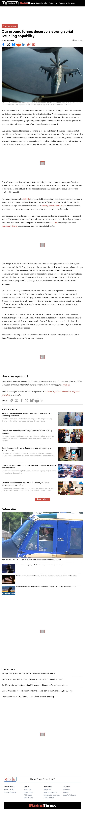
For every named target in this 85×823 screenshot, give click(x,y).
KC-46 (54, 222)
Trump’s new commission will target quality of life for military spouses (27, 431)
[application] (42, 535)
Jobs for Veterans (69, 795)
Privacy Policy (9, 789)
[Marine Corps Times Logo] (27, 3)
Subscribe (27, 789)
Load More (42, 499)
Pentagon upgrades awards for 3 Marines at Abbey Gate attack (28, 673)
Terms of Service (10, 792)
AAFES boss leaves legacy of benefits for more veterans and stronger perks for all (27, 414)
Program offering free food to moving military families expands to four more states (29, 466)
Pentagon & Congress (67, 3)
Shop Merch (28, 797)
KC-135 (26, 199)
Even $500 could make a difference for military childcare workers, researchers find (25, 483)
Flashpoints (53, 3)
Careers (66, 792)
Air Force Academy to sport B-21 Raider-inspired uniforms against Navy (39, 565)
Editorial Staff (49, 797)
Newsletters (28, 792)
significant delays (9, 226)
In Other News (8, 409)
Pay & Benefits (41, 3)
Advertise (47, 789)
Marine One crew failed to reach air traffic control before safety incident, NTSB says (37, 690)
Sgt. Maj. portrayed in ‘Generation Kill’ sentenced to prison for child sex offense (35, 685)
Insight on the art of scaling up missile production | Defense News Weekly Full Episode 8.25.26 (46, 587)
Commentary (9, 26)
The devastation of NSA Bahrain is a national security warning (28, 696)
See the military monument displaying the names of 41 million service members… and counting (46, 576)
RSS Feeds (28, 795)
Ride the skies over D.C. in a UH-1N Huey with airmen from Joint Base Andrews (31, 559)
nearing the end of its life (53, 206)
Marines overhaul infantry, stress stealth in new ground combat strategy (32, 679)
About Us (66, 789)
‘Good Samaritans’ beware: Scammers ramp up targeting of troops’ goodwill (26, 449)
